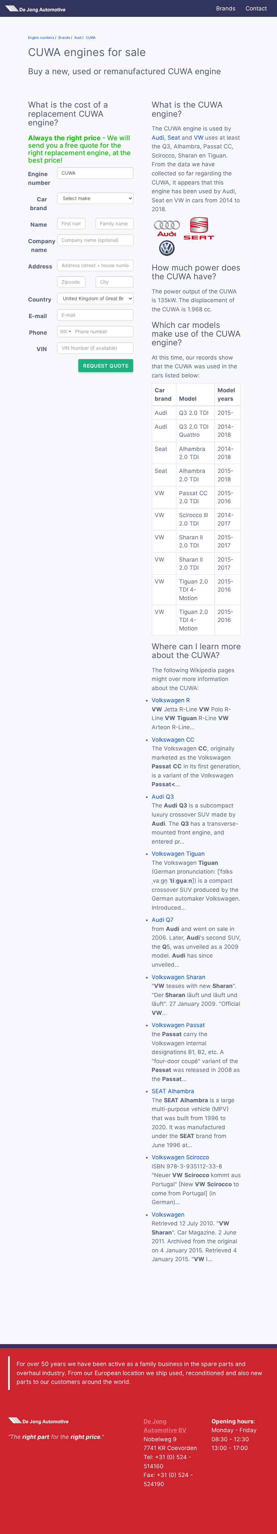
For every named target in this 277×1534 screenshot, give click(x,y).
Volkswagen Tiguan (178, 853)
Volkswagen (168, 1214)
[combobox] (65, 331)
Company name (40, 246)
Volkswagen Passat (178, 1025)
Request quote (105, 366)
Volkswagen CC (173, 739)
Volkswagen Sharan (178, 977)
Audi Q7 (163, 919)
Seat (174, 137)
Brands (225, 8)
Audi (158, 137)
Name (38, 224)
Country (39, 299)
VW (198, 137)
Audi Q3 (163, 796)
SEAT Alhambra (173, 1091)
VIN (41, 349)
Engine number (39, 179)
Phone (38, 332)
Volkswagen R (171, 700)
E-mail (38, 316)
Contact (256, 8)
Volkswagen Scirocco (180, 1157)
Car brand (38, 204)
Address (40, 266)
